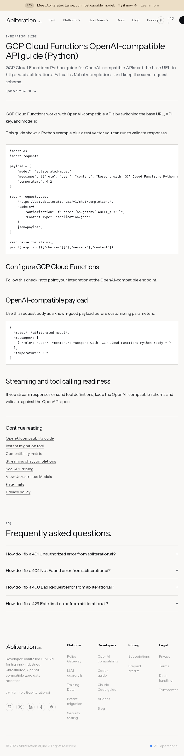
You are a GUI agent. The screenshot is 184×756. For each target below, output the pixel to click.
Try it (51, 20)
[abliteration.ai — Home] (24, 20)
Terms (164, 666)
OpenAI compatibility (108, 658)
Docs (121, 20)
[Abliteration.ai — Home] (24, 646)
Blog (135, 20)
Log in (171, 20)
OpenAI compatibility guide (30, 438)
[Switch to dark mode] (161, 20)
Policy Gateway (74, 658)
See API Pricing (19, 468)
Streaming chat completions (31, 461)
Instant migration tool (25, 445)
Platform (70, 20)
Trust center (168, 690)
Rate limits (15, 484)
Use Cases (97, 20)
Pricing (152, 20)
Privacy (164, 656)
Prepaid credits (134, 668)
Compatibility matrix (24, 453)
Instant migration (74, 701)
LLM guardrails (74, 673)
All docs (104, 699)
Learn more (150, 5)
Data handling (165, 678)
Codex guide (103, 673)
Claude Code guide (107, 687)
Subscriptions (139, 656)
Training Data (73, 687)
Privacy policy (18, 491)
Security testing (73, 715)
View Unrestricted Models (29, 476)
